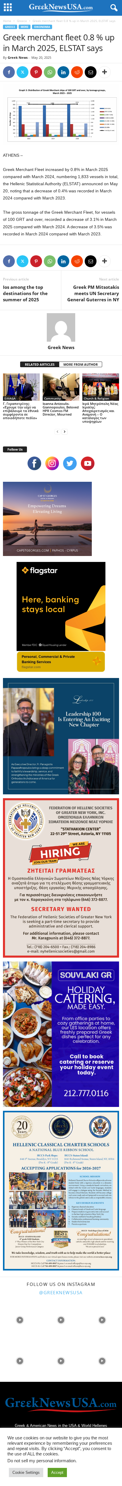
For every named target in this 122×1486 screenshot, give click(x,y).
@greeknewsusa (61, 1292)
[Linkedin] (63, 72)
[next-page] (65, 431)
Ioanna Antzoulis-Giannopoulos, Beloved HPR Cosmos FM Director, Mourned (61, 408)
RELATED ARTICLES (39, 364)
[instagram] (52, 463)
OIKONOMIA (42, 27)
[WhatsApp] (50, 72)
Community (52, 398)
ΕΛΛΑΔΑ (10, 398)
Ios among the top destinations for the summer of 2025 (25, 293)
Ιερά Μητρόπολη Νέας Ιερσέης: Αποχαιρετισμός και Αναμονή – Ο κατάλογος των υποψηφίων (100, 412)
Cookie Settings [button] (26, 1472)
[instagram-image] (20, 1319)
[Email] (91, 72)
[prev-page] (57, 431)
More (24, 27)
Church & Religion (96, 398)
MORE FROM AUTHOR (80, 364)
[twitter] (70, 463)
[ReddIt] (77, 72)
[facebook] (34, 463)
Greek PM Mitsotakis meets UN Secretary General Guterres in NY (93, 293)
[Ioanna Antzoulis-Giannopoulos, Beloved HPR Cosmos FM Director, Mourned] (61, 387)
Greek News (18, 57)
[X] (22, 72)
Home (7, 21)
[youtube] (87, 463)
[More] (104, 72)
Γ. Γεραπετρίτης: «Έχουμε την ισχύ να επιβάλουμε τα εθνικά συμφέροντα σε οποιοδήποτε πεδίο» (20, 410)
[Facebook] (9, 72)
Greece (22, 21)
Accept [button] (57, 1472)
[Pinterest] (36, 72)
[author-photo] (61, 327)
